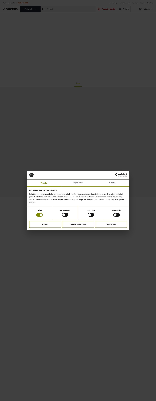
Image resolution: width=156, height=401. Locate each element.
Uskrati (45, 224)
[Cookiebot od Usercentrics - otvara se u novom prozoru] (117, 175)
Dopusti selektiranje (78, 224)
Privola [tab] (44, 183)
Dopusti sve (111, 224)
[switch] (65, 215)
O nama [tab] (112, 183)
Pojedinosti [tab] (78, 183)
